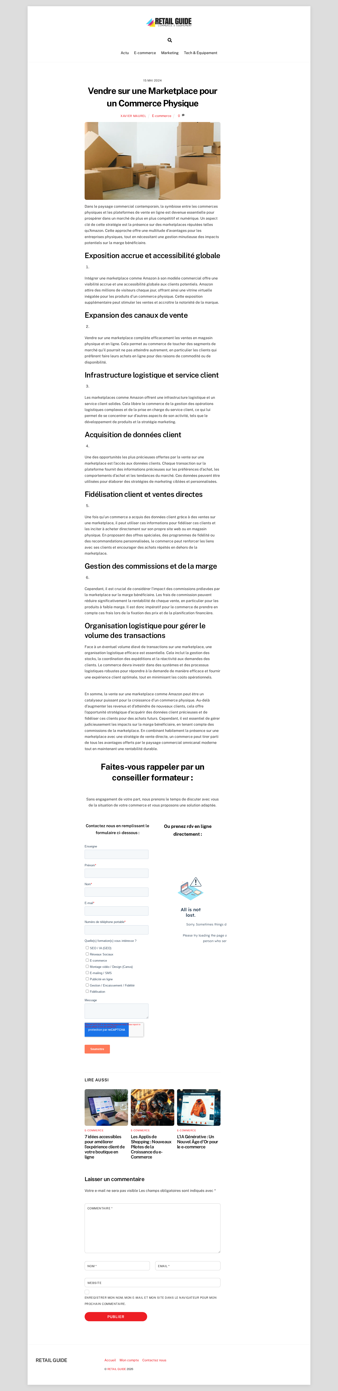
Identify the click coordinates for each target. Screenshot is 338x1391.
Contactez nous (154, 1360)
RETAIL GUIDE (116, 1369)
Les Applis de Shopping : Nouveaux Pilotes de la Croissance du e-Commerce (151, 1146)
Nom (92, 1266)
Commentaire (100, 1208)
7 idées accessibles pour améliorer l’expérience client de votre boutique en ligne (105, 1146)
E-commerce (145, 53)
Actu (125, 53)
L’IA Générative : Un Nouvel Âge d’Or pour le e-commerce (197, 1141)
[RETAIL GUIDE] (169, 25)
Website (94, 1283)
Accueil (110, 1360)
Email (164, 1266)
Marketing (170, 53)
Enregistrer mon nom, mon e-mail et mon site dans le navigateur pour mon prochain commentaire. (151, 1300)
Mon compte (129, 1360)
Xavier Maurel (133, 116)
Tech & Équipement (200, 53)
